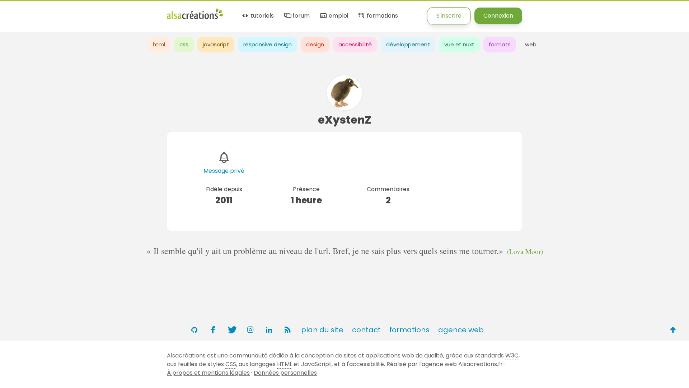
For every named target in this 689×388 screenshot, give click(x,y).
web (530, 44)
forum (300, 16)
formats (500, 44)
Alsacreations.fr (480, 364)
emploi (337, 16)
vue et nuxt (459, 44)
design (315, 44)
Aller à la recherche (130, 12)
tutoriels (261, 16)
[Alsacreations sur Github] (194, 330)
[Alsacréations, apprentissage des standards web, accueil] (195, 18)
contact (366, 330)
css (183, 44)
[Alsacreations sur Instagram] (250, 330)
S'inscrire (448, 15)
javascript (216, 44)
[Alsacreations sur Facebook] (213, 330)
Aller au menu (19, 12)
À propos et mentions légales (208, 373)
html (159, 44)
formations (381, 16)
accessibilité (355, 44)
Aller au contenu (70, 12)
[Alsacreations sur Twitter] (231, 330)
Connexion (498, 15)
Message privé (223, 171)
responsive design (267, 44)
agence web (461, 330)
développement (408, 44)
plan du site (322, 330)
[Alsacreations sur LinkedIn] (269, 330)
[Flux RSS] (287, 330)
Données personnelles (285, 373)
